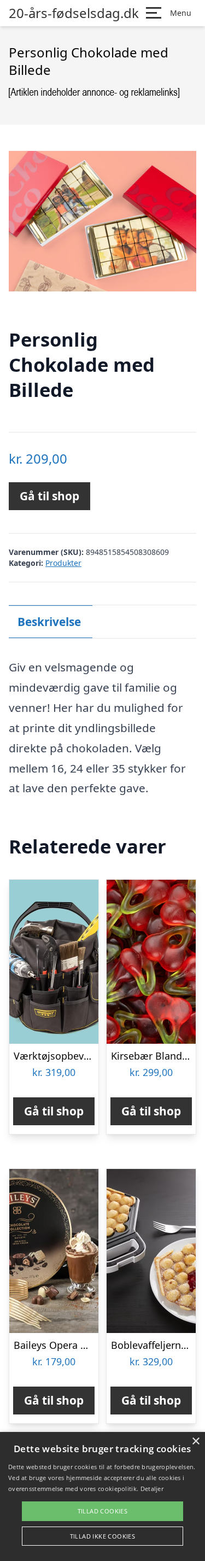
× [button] (195, 1441)
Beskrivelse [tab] (49, 621)
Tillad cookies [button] (103, 1511)
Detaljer (151, 1488)
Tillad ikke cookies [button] (103, 1536)
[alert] (102, 1496)
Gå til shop (49, 496)
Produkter (63, 563)
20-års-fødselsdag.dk (74, 13)
